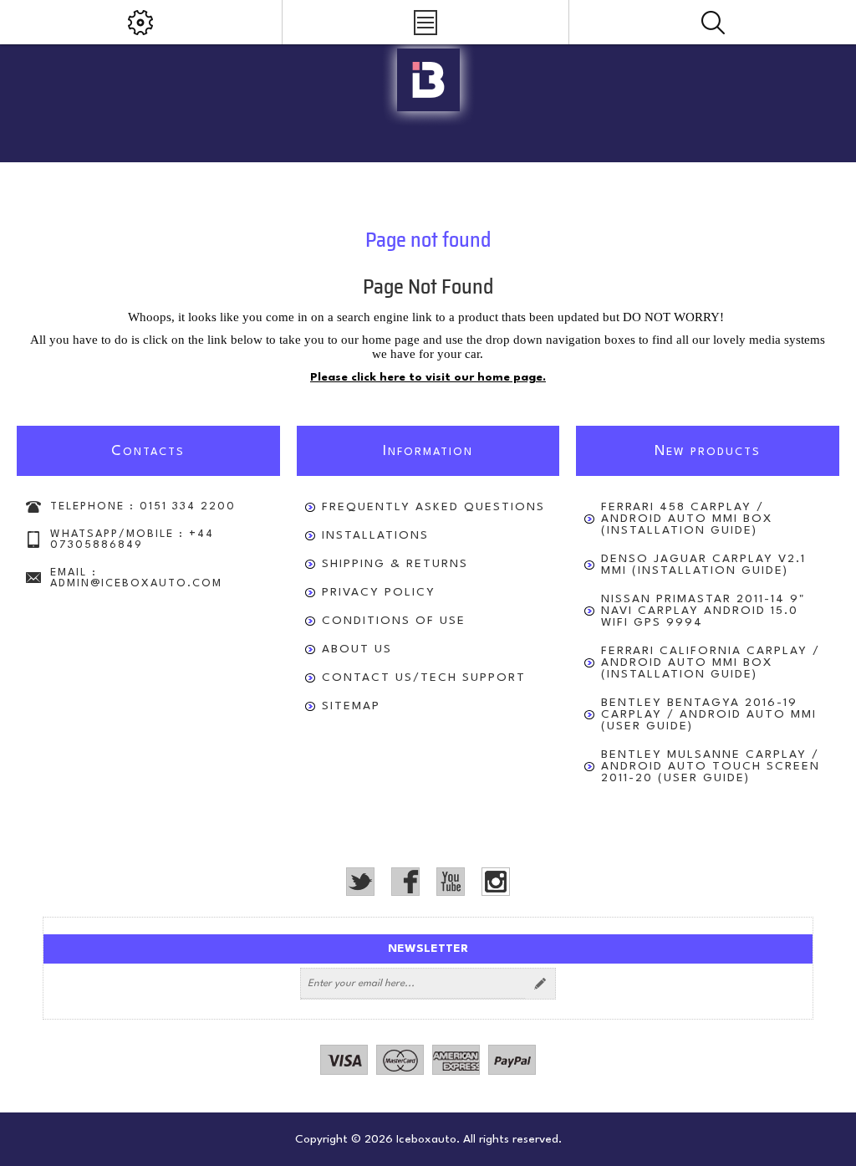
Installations (375, 535)
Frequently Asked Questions (433, 507)
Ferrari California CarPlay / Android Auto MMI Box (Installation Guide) (710, 662)
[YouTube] (450, 881)
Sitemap (351, 706)
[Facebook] (405, 881)
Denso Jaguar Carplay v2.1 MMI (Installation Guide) (703, 564)
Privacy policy (379, 592)
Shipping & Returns (395, 564)
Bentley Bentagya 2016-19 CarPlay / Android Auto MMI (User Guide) (709, 714)
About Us (357, 649)
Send (540, 984)
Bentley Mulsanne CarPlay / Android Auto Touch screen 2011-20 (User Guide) (710, 766)
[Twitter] (360, 881)
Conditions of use (394, 620)
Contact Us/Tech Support (424, 677)
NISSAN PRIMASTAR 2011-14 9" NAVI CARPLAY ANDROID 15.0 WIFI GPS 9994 (703, 610)
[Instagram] (495, 881)
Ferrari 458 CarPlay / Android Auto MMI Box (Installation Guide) (686, 518)
